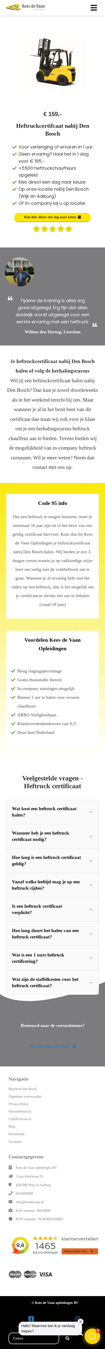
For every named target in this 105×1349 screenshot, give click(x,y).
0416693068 (24, 1193)
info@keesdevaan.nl (30, 1202)
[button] (52, 812)
